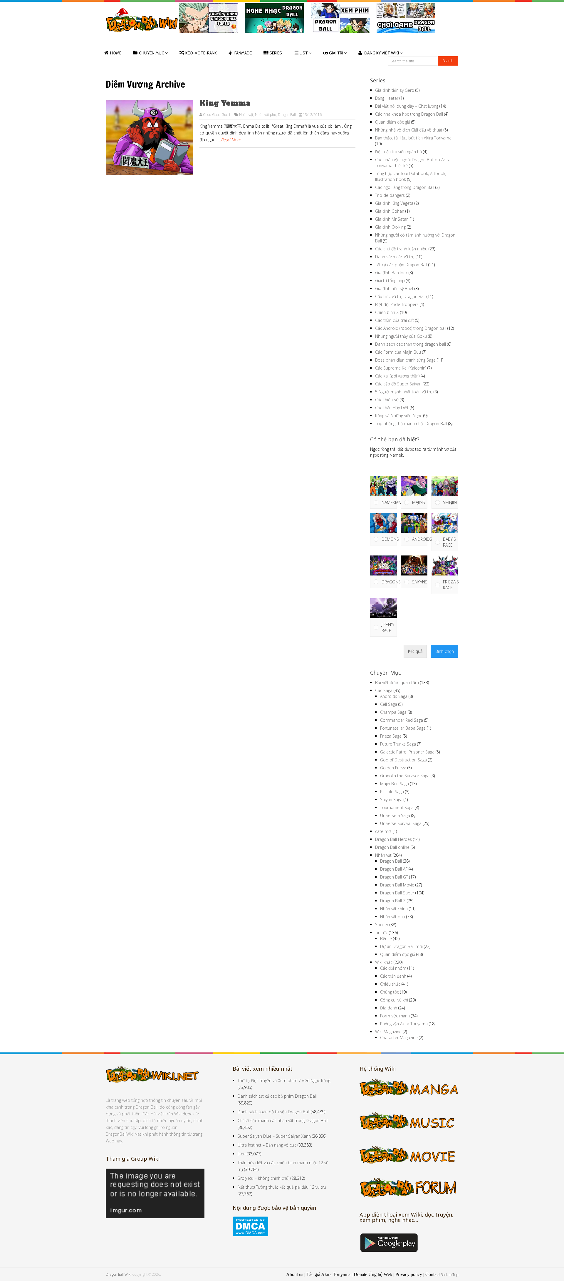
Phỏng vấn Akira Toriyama (404, 1024)
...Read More (229, 139)
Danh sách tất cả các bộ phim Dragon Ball (277, 1096)
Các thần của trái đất (394, 320)
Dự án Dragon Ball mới (401, 946)
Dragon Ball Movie (397, 885)
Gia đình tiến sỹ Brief (394, 288)
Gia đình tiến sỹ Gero (394, 90)
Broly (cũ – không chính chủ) (263, 1178)
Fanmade (243, 53)
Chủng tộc (389, 992)
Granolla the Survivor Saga (404, 775)
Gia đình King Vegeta (394, 203)
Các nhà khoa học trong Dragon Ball (409, 114)
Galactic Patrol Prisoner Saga (407, 752)
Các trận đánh (393, 976)
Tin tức (381, 932)
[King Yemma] (149, 137)
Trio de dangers (390, 195)
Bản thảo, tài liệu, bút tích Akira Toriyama (413, 138)
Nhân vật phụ (265, 114)
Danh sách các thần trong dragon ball (410, 344)
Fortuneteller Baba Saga (403, 728)
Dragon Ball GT (394, 877)
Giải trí (336, 53)
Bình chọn (444, 651)
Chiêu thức (390, 984)
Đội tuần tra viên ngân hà (398, 151)
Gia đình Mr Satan (392, 219)
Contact (432, 1274)
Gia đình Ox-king (390, 227)
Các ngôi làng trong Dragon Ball (404, 187)
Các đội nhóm (393, 968)
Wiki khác (383, 962)
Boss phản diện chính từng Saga (405, 360)
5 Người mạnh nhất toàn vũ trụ (403, 392)
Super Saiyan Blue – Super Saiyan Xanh (274, 1136)
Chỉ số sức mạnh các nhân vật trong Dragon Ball (283, 1120)
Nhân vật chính (394, 908)
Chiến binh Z (387, 312)
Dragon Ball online (392, 847)
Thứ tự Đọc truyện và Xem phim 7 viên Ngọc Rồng (284, 1080)
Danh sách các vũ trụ (394, 256)
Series (275, 53)
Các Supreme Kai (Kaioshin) (400, 368)
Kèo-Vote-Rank (201, 53)
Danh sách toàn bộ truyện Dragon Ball (274, 1111)
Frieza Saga (391, 736)
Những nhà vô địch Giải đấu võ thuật (408, 130)
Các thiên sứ (387, 399)
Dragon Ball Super (397, 893)
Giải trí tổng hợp (390, 280)
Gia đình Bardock (391, 272)
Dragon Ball (287, 114)
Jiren (242, 1154)
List (304, 53)
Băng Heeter (386, 98)
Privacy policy (408, 1274)
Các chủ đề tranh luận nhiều (401, 249)
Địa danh (388, 1008)
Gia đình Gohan (389, 211)
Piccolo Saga (392, 791)
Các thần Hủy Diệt (392, 407)
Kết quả (415, 651)
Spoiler (381, 924)
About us (294, 1274)
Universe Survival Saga (401, 823)
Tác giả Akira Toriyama (328, 1274)
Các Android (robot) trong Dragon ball (410, 328)
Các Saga (383, 690)
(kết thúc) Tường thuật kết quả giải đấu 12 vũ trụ (282, 1187)
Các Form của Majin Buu (398, 352)
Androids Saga (393, 696)
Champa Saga (393, 712)
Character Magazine (399, 1037)
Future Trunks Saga (398, 744)
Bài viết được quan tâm (397, 682)
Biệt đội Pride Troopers (397, 304)
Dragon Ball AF (393, 869)
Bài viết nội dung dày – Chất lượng (406, 106)
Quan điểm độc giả (392, 122)
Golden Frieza (393, 768)
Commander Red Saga (401, 720)
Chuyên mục (151, 53)
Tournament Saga (397, 807)
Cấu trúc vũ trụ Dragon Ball (400, 296)
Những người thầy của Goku (401, 336)
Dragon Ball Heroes (393, 839)
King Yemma (224, 103)
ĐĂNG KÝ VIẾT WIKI (381, 53)
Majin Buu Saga (394, 783)
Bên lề (386, 938)
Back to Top (449, 1274)
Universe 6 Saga (395, 815)
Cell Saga (388, 704)
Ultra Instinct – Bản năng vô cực (267, 1145)
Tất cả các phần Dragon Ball (401, 264)
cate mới (383, 831)
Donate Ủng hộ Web (373, 1274)
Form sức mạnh (395, 1016)
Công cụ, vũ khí (394, 1000)
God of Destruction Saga (403, 760)
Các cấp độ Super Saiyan (398, 384)
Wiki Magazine (388, 1031)
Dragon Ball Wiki (118, 1274)
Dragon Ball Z (393, 901)
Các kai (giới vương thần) (397, 376)
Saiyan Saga (391, 799)
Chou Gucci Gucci (216, 114)
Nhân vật (246, 114)
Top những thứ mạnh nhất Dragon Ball (411, 423)
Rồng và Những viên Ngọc (398, 415)
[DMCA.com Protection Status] (250, 1234)
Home (115, 53)
